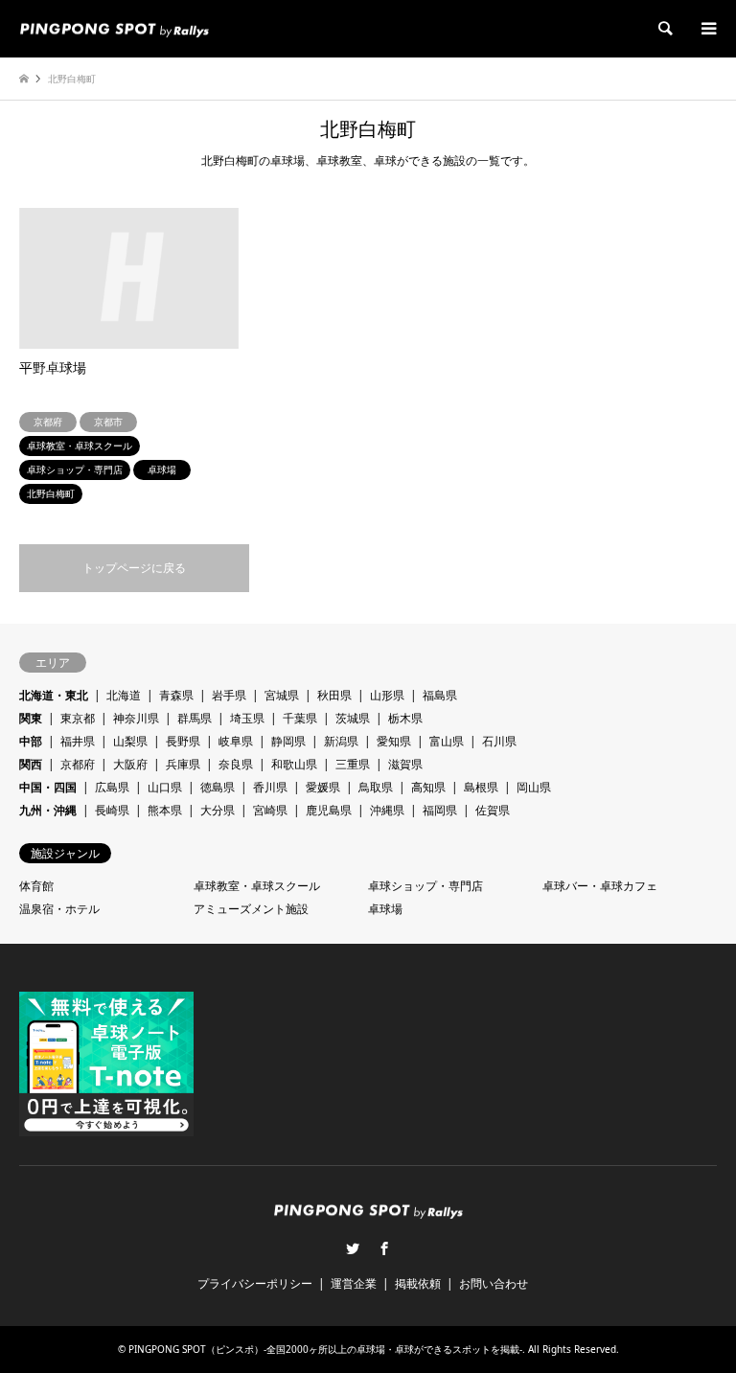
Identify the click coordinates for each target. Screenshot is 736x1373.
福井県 (77, 741)
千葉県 (300, 718)
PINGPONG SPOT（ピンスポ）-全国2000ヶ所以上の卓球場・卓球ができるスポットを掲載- (325, 1349)
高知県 (428, 787)
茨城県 (352, 718)
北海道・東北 (53, 695)
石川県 (499, 741)
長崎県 (112, 810)
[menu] (707, 28)
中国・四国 (48, 787)
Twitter (352, 1248)
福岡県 (440, 810)
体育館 (36, 886)
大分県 (217, 810)
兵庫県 (183, 764)
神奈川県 (136, 718)
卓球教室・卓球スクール (257, 886)
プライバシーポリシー (254, 1283)
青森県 (176, 695)
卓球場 (385, 909)
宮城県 (281, 695)
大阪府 (130, 764)
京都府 (77, 764)
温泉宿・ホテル (59, 909)
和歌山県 (294, 764)
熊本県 (165, 810)
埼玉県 (247, 718)
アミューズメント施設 (251, 909)
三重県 (352, 764)
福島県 (440, 695)
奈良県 (235, 764)
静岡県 (288, 741)
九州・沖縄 (48, 810)
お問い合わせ (493, 1283)
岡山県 (534, 787)
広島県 (112, 787)
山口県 (165, 787)
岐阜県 (235, 741)
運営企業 (354, 1283)
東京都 (77, 718)
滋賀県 (405, 764)
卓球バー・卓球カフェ (599, 886)
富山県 (446, 741)
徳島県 (217, 787)
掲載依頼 (418, 1283)
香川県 (270, 787)
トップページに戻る (134, 568)
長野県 (183, 741)
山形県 (387, 695)
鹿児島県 (329, 810)
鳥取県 (375, 787)
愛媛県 (323, 787)
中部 (30, 741)
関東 (30, 718)
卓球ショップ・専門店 (425, 886)
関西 (30, 764)
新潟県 (341, 741)
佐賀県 (492, 810)
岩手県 (229, 695)
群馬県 (194, 718)
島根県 (481, 787)
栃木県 (405, 718)
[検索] (664, 28)
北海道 (123, 695)
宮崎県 (270, 810)
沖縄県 (387, 810)
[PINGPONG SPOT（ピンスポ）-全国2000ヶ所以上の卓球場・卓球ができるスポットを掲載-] (114, 28)
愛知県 (394, 741)
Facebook (384, 1248)
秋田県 (334, 695)
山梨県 (130, 741)
